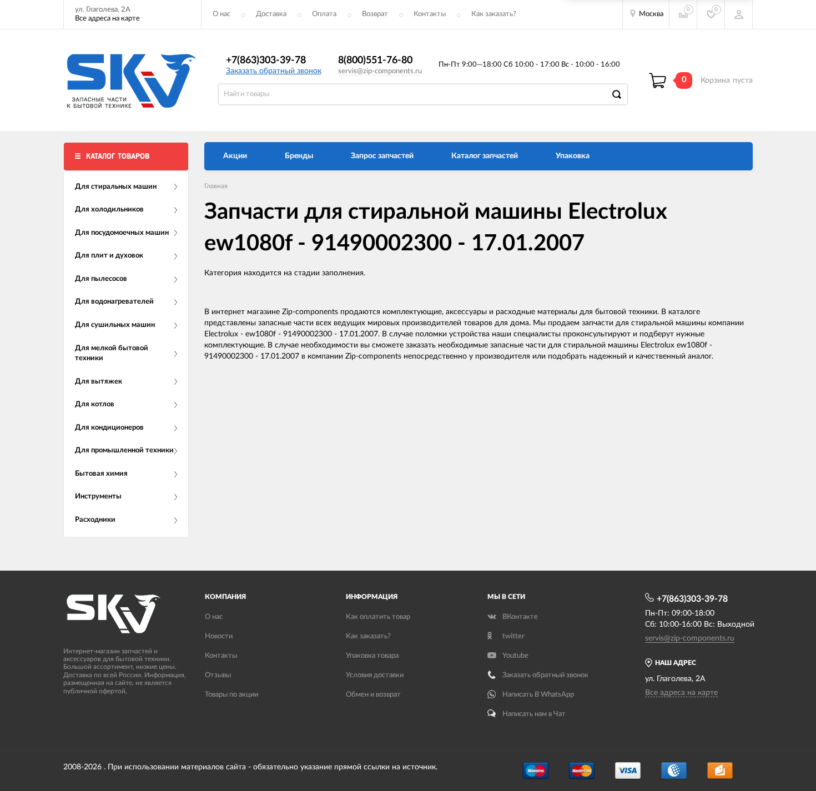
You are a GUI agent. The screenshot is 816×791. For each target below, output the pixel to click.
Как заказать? (493, 14)
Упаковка (573, 156)
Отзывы (218, 675)
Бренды (299, 156)
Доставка (271, 14)
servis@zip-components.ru (380, 71)
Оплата (324, 14)
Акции (235, 156)
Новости (219, 636)
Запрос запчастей (382, 156)
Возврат (375, 14)
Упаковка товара (372, 655)
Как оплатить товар (378, 617)
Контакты (430, 14)
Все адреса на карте (107, 18)
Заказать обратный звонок (273, 71)
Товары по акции (231, 694)
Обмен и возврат (373, 694)
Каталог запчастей (484, 156)
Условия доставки (375, 675)
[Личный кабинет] (738, 14)
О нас (221, 14)
